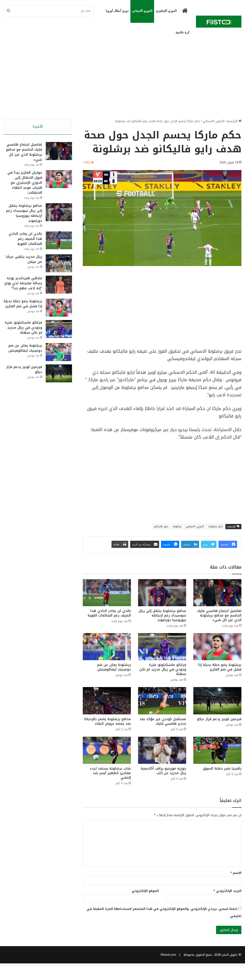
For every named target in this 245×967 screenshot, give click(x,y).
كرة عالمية (182, 32)
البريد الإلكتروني (227, 891)
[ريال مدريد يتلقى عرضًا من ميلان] (59, 263)
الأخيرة (38, 126)
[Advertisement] (122, 77)
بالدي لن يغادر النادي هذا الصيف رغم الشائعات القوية (109, 613)
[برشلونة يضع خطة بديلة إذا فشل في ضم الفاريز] (217, 646)
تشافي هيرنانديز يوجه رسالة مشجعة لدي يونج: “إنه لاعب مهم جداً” (23, 283)
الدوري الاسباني (142, 10)
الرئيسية (233, 121)
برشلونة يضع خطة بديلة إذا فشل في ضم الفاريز (219, 667)
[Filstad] (218, 22)
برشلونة (177, 526)
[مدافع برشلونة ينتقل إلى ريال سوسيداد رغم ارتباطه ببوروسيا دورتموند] (162, 592)
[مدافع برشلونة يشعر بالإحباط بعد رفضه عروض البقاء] (107, 700)
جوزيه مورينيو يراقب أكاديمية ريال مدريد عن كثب (163, 770)
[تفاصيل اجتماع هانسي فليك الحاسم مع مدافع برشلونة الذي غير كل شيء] (217, 592)
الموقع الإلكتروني (145, 891)
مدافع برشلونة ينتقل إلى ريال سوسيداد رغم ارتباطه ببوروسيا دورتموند (162, 615)
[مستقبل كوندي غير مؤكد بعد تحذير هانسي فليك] (162, 700)
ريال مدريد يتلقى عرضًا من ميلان (24, 259)
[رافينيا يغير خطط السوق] (217, 750)
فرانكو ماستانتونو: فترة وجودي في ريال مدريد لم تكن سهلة (162, 669)
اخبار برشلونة (215, 526)
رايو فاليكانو (161, 526)
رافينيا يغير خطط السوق (222, 768)
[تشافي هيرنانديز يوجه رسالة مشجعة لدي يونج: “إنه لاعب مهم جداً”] (59, 285)
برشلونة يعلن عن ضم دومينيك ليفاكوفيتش (114, 667)
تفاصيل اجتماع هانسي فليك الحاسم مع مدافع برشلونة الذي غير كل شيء (219, 615)
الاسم (235, 873)
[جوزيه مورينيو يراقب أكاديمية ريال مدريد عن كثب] (162, 750)
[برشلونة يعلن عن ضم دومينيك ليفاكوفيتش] (107, 646)
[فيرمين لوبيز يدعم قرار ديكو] (217, 700)
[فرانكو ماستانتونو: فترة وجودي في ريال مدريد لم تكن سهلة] (162, 646)
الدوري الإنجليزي (166, 10)
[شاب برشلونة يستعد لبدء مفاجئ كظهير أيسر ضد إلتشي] (107, 750)
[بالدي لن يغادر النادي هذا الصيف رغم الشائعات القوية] (107, 592)
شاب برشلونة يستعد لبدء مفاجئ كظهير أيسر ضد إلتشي (110, 773)
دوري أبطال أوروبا (117, 10)
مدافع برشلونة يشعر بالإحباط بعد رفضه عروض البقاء (107, 721)
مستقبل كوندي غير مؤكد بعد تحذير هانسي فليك (162, 721)
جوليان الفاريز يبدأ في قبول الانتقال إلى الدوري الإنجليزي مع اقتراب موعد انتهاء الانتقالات (24, 182)
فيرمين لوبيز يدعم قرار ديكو (219, 719)
